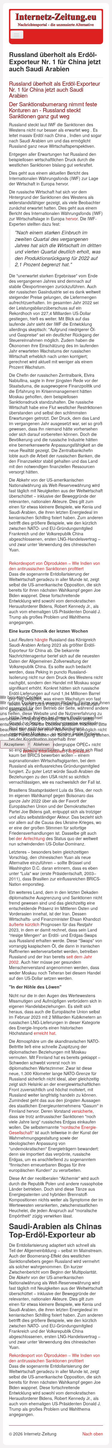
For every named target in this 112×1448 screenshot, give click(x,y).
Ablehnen (41, 744)
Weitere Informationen (44, 751)
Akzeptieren (14, 744)
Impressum (79, 751)
